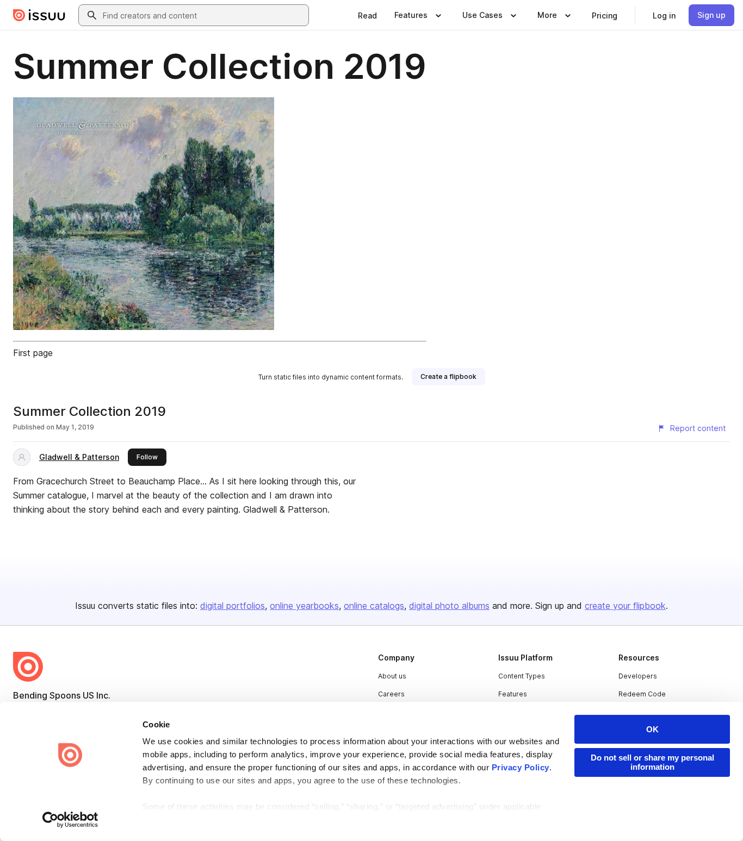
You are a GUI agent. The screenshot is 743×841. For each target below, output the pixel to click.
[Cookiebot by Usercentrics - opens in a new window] (70, 820)
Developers (637, 676)
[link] (367, 15)
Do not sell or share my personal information (652, 762)
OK (652, 729)
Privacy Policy (520, 767)
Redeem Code (642, 694)
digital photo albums (449, 605)
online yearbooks (304, 605)
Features (512, 694)
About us (392, 676)
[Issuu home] (39, 15)
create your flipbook (625, 605)
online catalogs (374, 605)
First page (33, 352)
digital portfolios (232, 605)
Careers (391, 694)
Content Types (521, 676)
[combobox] (203, 15)
